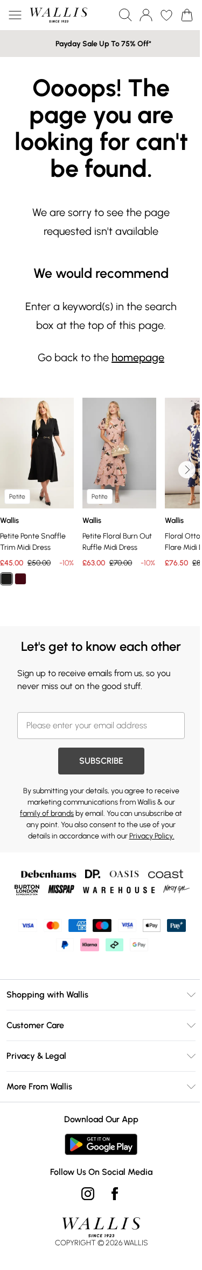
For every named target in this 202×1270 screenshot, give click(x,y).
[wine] (20, 579)
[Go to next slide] (187, 469)
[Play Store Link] (101, 1144)
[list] (101, 505)
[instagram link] (87, 1193)
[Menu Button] (15, 15)
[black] (6, 579)
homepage (138, 357)
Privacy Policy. (152, 836)
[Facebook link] (114, 1193)
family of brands (47, 813)
